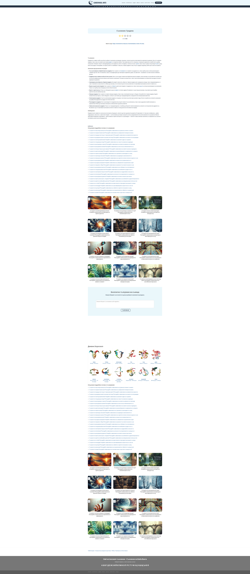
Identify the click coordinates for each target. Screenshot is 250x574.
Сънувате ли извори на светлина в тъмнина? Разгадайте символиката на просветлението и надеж (100, 235)
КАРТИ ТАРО (147, 2)
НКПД (113, 550)
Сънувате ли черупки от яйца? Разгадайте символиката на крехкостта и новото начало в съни (111, 165)
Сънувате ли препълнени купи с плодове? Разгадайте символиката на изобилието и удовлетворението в (114, 178)
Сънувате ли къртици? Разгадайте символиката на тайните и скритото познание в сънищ (110, 188)
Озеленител (119, 43)
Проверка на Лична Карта (121, 550)
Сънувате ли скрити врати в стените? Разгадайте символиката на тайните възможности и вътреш (125, 235)
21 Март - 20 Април (94, 363)
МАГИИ (142, 2)
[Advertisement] (125, 18)
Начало (123, 2)
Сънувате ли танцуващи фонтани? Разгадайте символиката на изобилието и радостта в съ (110, 169)
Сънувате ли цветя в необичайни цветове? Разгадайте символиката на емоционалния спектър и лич (113, 181)
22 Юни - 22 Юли (131, 363)
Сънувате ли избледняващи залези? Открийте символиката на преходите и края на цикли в (99, 212)
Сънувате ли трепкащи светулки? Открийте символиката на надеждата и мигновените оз (110, 155)
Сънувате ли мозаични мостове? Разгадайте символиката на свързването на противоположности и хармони (150, 258)
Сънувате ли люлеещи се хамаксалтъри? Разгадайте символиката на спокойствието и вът (125, 212)
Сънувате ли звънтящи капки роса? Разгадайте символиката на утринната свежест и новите (111, 130)
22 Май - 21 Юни (118, 363)
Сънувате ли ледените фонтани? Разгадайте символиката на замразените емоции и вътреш (111, 132)
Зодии (134, 2)
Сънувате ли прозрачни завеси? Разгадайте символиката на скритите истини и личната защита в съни (113, 158)
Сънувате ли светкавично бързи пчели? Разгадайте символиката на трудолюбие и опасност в (111, 171)
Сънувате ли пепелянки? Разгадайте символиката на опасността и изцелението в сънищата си (111, 174)
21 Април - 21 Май (106, 363)
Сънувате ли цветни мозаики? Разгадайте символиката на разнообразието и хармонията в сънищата (113, 151)
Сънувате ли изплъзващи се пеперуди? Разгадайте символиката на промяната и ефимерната (99, 258)
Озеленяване (132, 43)
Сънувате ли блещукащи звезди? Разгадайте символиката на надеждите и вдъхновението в (125, 258)
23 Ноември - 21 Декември (118, 380)
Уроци (152, 2)
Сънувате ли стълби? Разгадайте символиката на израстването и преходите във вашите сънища (112, 183)
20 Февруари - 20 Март (156, 380)
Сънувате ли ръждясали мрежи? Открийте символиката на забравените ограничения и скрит (111, 162)
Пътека (142, 43)
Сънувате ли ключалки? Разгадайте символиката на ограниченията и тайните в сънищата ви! (111, 190)
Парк (114, 43)
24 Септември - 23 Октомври (94, 380)
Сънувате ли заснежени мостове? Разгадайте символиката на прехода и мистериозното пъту (150, 235)
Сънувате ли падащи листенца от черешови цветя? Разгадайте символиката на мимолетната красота (113, 135)
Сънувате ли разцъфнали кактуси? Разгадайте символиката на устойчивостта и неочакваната (111, 167)
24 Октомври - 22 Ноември (106, 380)
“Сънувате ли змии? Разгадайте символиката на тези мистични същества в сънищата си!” (110, 192)
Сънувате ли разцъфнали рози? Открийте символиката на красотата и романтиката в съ (110, 160)
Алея (137, 43)
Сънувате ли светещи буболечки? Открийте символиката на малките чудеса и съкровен (110, 139)
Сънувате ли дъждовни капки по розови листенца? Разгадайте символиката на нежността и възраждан (113, 137)
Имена (138, 2)
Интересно (129, 2)
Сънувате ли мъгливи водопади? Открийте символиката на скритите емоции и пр (150, 212)
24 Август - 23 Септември (156, 363)
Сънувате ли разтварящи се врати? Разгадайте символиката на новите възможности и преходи (112, 144)
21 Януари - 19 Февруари (143, 380)
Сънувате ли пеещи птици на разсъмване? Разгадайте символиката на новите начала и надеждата (113, 149)
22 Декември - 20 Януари (131, 380)
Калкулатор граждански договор (103, 550)
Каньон (125, 43)
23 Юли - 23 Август (143, 363)
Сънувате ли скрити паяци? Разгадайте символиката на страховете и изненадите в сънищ (110, 153)
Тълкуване (125, 310)
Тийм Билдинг (91, 550)
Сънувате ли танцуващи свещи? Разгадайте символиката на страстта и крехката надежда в (111, 142)
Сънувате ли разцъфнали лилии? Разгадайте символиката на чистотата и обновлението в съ (111, 146)
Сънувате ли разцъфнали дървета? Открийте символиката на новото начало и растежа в (110, 176)
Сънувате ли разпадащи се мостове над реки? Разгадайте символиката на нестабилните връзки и (150, 280)
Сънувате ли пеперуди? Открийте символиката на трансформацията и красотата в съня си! (111, 185)
